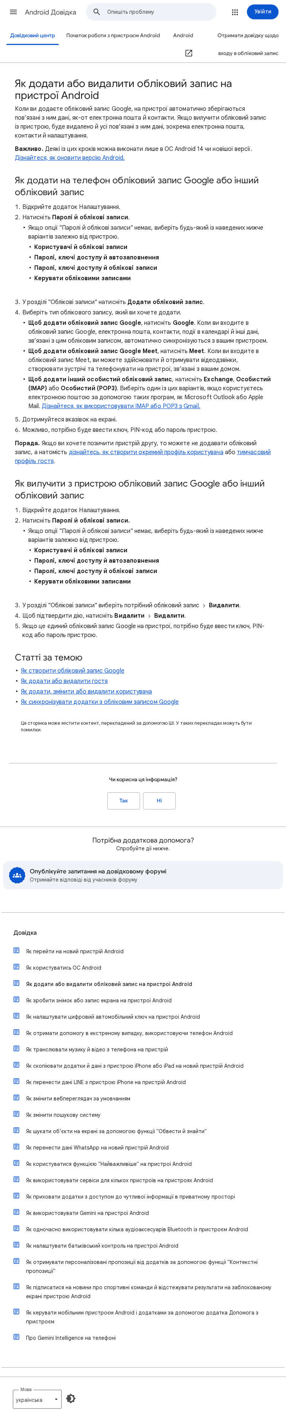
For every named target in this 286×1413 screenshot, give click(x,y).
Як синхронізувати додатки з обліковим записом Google (100, 702)
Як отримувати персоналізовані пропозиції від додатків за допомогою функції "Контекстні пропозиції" (142, 1266)
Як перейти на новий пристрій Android (75, 951)
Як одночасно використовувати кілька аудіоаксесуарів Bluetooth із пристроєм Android (137, 1229)
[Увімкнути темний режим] (71, 1398)
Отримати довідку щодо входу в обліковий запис (248, 44)
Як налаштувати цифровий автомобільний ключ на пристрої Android (113, 1016)
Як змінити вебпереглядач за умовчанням (78, 1098)
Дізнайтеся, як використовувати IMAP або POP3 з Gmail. (121, 406)
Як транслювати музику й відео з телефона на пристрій (97, 1049)
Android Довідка (50, 12)
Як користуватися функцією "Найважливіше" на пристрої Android (109, 1164)
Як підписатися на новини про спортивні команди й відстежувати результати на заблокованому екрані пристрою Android (148, 1292)
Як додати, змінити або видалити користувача (86, 691)
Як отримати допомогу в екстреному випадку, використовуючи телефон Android (129, 1033)
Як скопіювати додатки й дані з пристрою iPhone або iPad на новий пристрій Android (135, 1066)
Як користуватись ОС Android (63, 967)
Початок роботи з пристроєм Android (113, 35)
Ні (159, 801)
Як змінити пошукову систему (63, 1115)
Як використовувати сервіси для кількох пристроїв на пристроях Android (119, 1180)
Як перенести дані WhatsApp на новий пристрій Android (97, 1147)
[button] (13, 12)
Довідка (25, 933)
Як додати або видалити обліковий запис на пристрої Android (109, 984)
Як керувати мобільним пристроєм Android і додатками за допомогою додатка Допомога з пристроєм (142, 1317)
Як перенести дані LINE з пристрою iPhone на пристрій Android (106, 1082)
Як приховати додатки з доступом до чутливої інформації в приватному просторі (130, 1196)
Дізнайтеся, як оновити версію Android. (70, 158)
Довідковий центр (32, 35)
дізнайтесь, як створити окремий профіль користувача (146, 452)
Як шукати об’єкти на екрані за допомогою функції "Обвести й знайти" (116, 1131)
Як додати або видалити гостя (64, 681)
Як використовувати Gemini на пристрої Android (87, 1213)
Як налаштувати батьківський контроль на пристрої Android (102, 1245)
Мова (26, 1389)
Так (124, 801)
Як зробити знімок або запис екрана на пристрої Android (99, 1000)
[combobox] (161, 11)
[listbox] (37, 1399)
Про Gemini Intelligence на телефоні (71, 1338)
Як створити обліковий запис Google (72, 671)
